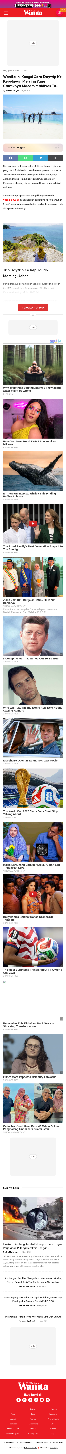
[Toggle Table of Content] (54, 147)
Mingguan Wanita (11, 70)
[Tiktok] (36, 1400)
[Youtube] (42, 1400)
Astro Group (54, 1448)
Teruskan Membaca (33, 308)
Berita (26, 70)
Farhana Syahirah (27, 1321)
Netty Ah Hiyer (12, 90)
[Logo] (33, 12)
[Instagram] (24, 1400)
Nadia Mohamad (11, 1252)
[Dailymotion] (48, 1400)
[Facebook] (18, 1400)
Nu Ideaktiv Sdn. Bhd (30, 1448)
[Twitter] (30, 1400)
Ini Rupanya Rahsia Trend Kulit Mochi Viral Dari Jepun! (33, 1316)
